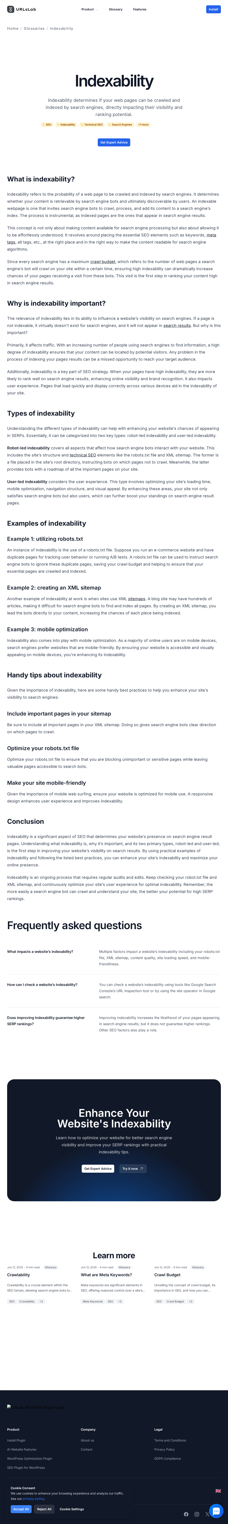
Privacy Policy (164, 1449)
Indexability (61, 28)
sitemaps (136, 598)
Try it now (130, 1168)
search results (177, 325)
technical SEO (83, 455)
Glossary (115, 9)
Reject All (44, 1509)
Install (213, 9)
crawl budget (102, 261)
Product (87, 9)
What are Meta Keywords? (106, 1274)
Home (12, 28)
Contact (86, 1449)
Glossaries (34, 28)
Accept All (21, 1509)
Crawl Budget (167, 1274)
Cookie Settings (72, 1509)
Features (140, 9)
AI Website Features (21, 1449)
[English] (218, 1491)
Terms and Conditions (170, 1440)
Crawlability (18, 1274)
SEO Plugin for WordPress (26, 1467)
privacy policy (33, 1498)
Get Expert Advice (114, 142)
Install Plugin (16, 1440)
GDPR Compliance (167, 1458)
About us (87, 1440)
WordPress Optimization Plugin (29, 1458)
